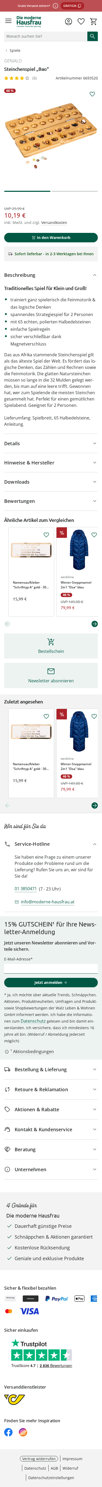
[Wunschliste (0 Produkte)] (81, 21)
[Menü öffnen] (8, 22)
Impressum (72, 1458)
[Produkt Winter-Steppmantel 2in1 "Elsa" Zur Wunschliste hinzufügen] (94, 534)
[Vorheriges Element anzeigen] (7, 624)
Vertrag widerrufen (39, 1458)
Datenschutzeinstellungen (51, 1477)
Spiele (15, 50)
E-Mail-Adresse (17, 959)
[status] (44, 36)
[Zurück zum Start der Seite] (97, 1450)
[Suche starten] (92, 36)
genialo (13, 61)
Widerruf (70, 1468)
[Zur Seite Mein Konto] (68, 21)
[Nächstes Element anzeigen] (95, 624)
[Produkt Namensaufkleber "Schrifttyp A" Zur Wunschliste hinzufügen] (46, 534)
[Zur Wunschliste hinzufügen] (92, 94)
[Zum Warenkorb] (93, 21)
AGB (54, 1468)
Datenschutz (33, 1021)
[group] (51, 135)
